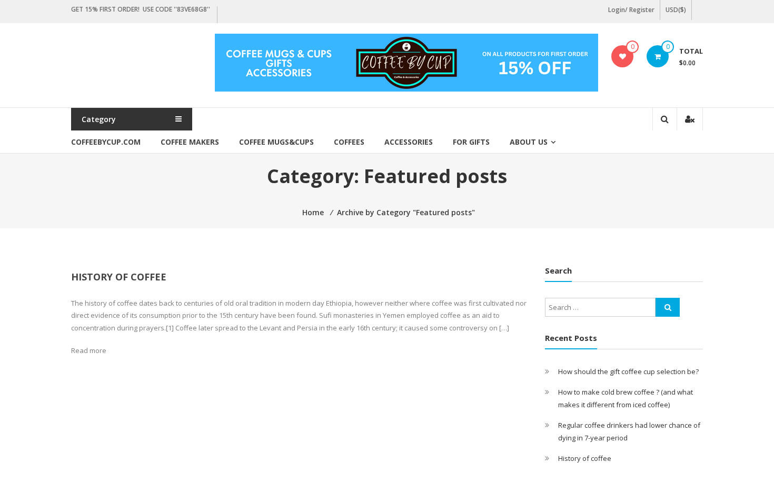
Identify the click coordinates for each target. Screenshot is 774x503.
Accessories (408, 142)
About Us (529, 142)
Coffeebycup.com (106, 142)
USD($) (676, 9)
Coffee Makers (190, 142)
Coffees (349, 142)
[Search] (668, 307)
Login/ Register (631, 9)
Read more (88, 350)
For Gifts (471, 142)
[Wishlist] (622, 56)
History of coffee (118, 276)
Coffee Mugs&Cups (276, 142)
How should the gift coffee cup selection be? (628, 371)
